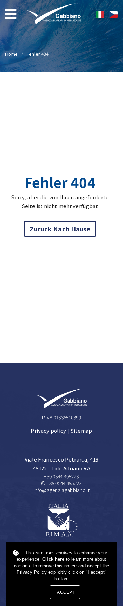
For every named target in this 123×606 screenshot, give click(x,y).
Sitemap (81, 430)
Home (11, 54)
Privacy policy (48, 430)
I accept (64, 592)
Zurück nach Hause (60, 228)
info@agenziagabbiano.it (61, 490)
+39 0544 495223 (61, 476)
